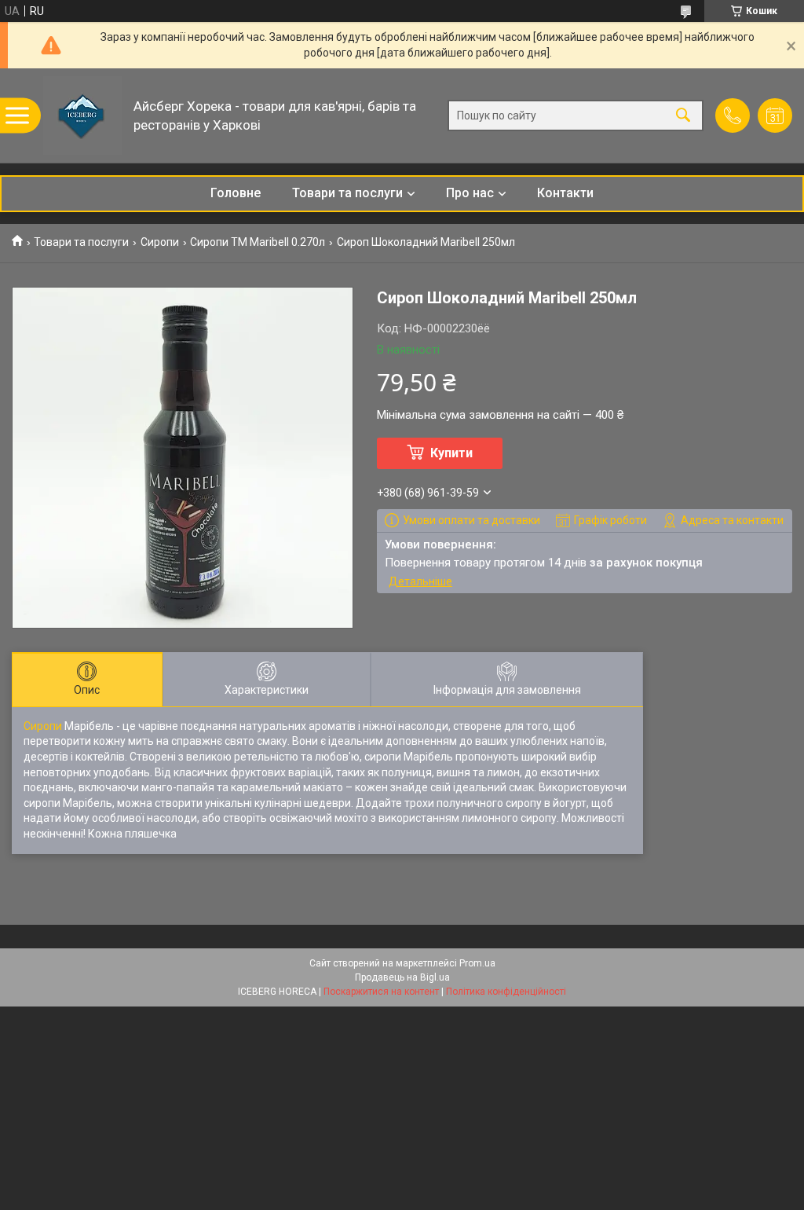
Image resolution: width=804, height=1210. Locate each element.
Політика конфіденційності (506, 991)
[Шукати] (683, 115)
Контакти (565, 192)
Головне (235, 192)
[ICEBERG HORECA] (82, 115)
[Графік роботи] (775, 115)
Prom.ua (477, 963)
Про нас (470, 192)
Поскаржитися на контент (381, 991)
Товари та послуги (347, 192)
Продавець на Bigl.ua (402, 977)
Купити (451, 453)
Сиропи (160, 242)
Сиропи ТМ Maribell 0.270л (257, 242)
